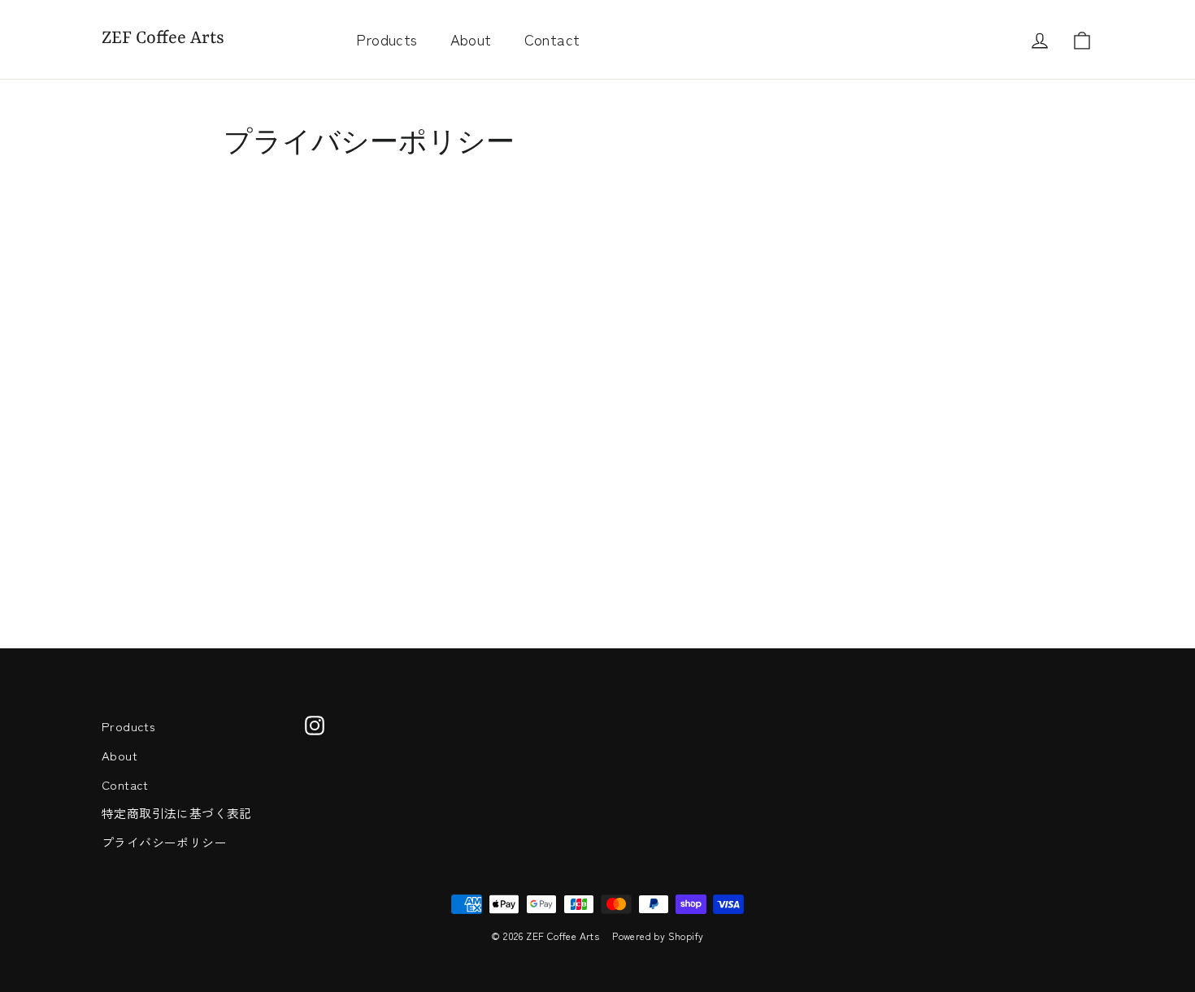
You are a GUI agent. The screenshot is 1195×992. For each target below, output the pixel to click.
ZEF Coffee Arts (163, 38)
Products (386, 39)
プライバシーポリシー (164, 842)
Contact (552, 39)
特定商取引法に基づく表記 (177, 812)
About (471, 39)
